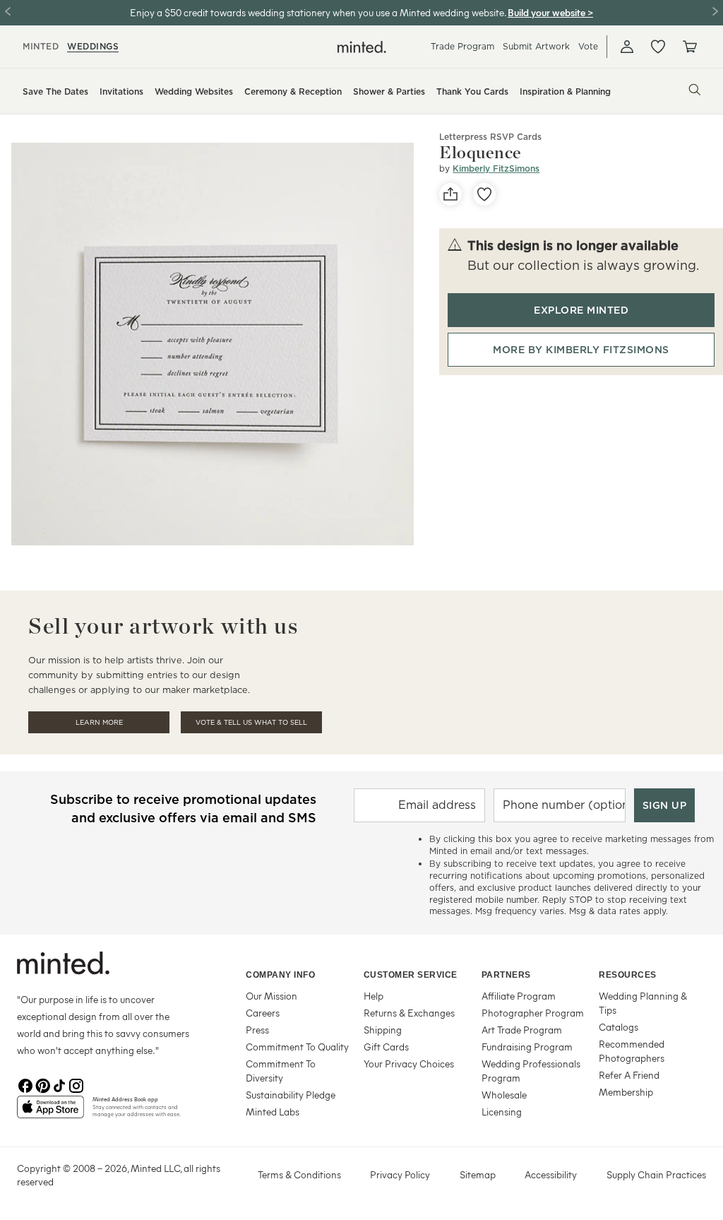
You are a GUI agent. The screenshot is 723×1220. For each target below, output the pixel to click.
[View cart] (689, 46)
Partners (506, 975)
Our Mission (271, 995)
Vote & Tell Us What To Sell (251, 722)
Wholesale (504, 1094)
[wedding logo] (361, 47)
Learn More (99, 722)
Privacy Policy (400, 1174)
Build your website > (550, 12)
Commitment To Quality (297, 1046)
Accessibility (551, 1174)
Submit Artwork (536, 46)
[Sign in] (627, 46)
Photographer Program (533, 1012)
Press (257, 1029)
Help (373, 995)
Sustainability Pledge (290, 1094)
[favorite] (484, 194)
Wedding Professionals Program (531, 1070)
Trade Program (462, 46)
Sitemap (478, 1174)
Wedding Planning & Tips (643, 1003)
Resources (628, 975)
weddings (93, 46)
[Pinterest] (42, 1084)
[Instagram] (76, 1084)
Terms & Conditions (299, 1174)
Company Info (280, 975)
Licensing (502, 1111)
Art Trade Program (522, 1029)
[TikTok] (59, 1084)
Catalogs (618, 1027)
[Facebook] (25, 1084)
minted (41, 46)
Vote (588, 46)
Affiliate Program (519, 995)
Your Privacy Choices (409, 1063)
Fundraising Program (527, 1046)
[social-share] (450, 194)
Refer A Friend (629, 1075)
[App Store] (50, 1113)
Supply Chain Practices (656, 1174)
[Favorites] (658, 46)
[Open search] (694, 89)
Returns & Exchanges (409, 1012)
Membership (626, 1091)
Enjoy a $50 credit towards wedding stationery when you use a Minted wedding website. (318, 12)
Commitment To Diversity (281, 1070)
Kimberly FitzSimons (496, 168)
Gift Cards (386, 1046)
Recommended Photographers (631, 1051)
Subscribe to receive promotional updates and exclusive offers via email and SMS (183, 808)
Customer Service (411, 975)
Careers (263, 1012)
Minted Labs (272, 1111)
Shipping (383, 1029)
